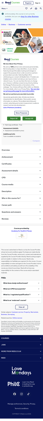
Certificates (7, 164)
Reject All (13, 118)
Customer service (24, 24)
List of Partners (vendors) (12, 107)
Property (27, 312)
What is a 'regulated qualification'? (16, 295)
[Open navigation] (2, 3)
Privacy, (32, 404)
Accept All (29, 118)
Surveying (11, 314)
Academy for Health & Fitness (21, 231)
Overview (6, 150)
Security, (26, 404)
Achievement (7, 157)
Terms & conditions (21, 408)
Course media (7, 184)
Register (28, 3)
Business (12, 24)
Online (3, 24)
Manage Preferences (15, 404)
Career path (7, 205)
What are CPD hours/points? (14, 289)
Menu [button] (4, 8)
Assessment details (10, 170)
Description (6, 191)
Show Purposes (21, 113)
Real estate (34, 312)
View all (21, 307)
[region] (21, 89)
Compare (36, 141)
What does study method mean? (15, 283)
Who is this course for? (11, 198)
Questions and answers (11, 212)
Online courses (17, 318)
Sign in (37, 3)
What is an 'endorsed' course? (14, 300)
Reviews (5, 219)
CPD (4, 177)
